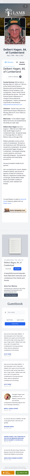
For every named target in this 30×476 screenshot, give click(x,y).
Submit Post (15, 324)
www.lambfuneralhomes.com (12, 104)
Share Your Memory (10, 295)
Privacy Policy (10, 468)
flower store (7, 203)
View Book (8, 269)
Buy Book (17, 269)
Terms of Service (19, 468)
